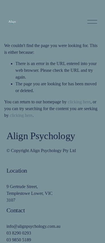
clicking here (79, 101)
